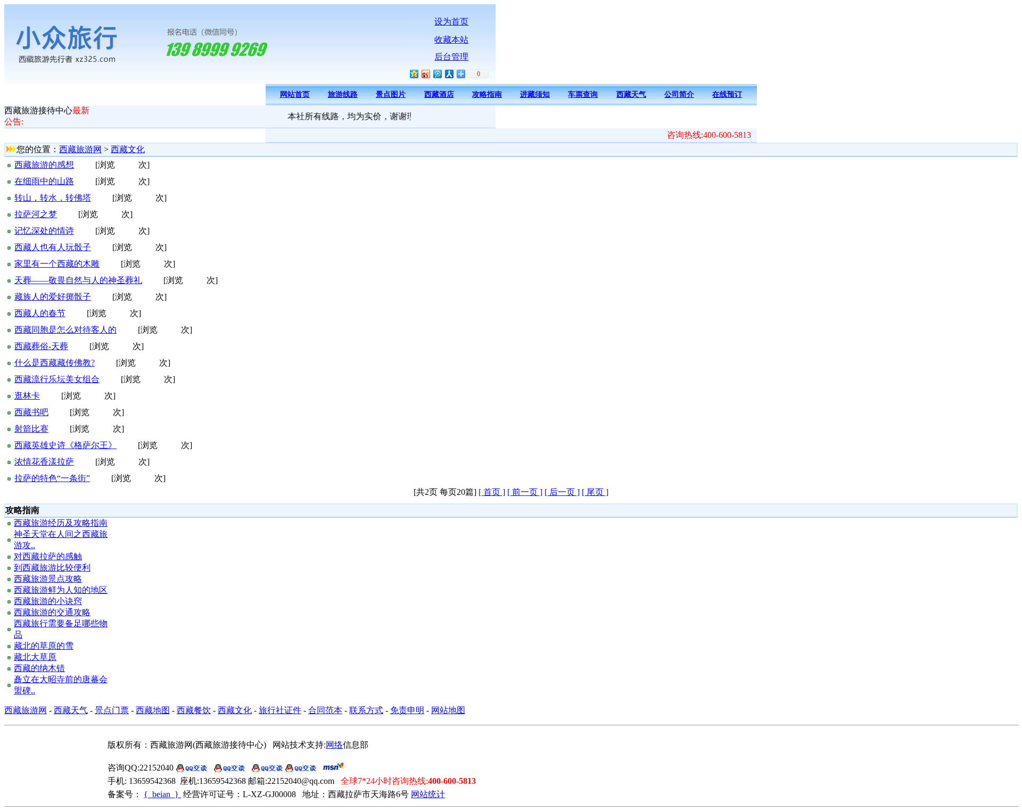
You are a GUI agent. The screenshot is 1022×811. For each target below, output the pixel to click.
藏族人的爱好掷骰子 (52, 296)
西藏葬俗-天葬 (41, 346)
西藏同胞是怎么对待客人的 (65, 329)
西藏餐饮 (194, 710)
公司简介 (679, 94)
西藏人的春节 (39, 313)
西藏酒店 (439, 94)
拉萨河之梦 (35, 214)
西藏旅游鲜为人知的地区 (61, 589)
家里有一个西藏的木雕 (57, 263)
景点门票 (112, 710)
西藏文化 (128, 149)
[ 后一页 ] (562, 491)
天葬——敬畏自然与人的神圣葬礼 (78, 280)
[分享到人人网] (449, 73)
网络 (334, 744)
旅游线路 (343, 94)
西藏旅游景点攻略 (48, 578)
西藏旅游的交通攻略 (52, 612)
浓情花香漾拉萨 (44, 461)
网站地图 (448, 710)
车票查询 (583, 94)
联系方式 (366, 710)
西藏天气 (631, 94)
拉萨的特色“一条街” (52, 478)
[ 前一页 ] (524, 491)
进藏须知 (535, 94)
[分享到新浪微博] (425, 73)
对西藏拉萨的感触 (48, 556)
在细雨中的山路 (44, 181)
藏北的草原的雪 (43, 645)
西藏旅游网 (80, 149)
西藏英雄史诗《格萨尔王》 (65, 445)
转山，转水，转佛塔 (52, 197)
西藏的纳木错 (39, 668)
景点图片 (391, 94)
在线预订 (727, 94)
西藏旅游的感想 (44, 164)
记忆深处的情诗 (44, 230)
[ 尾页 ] (595, 491)
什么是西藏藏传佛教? (54, 362)
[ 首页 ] (492, 491)
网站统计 (428, 794)
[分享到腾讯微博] (437, 73)
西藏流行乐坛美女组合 (57, 379)
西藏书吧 (31, 412)
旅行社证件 (280, 710)
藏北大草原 (35, 656)
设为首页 (451, 21)
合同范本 (325, 710)
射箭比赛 (31, 428)
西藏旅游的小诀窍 (48, 601)
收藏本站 (451, 39)
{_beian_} (162, 794)
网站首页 (295, 94)
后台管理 (451, 56)
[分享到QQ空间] (413, 73)
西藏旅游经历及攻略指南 (61, 522)
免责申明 (407, 710)
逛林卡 (27, 395)
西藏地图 (153, 710)
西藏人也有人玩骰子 (52, 247)
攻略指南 (487, 94)
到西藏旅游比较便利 (52, 567)
